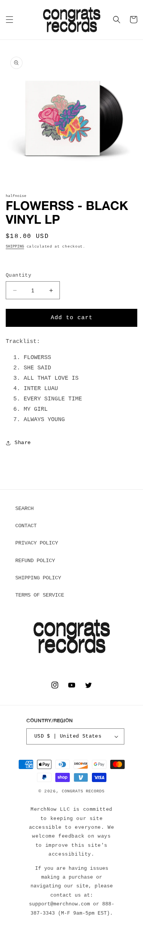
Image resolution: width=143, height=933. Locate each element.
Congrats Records (83, 791)
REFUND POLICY (35, 561)
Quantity (18, 275)
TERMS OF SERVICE (39, 595)
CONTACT (26, 526)
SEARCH (24, 508)
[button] (9, 19)
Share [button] (22, 442)
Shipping (15, 246)
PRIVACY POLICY (36, 543)
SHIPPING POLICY (38, 578)
